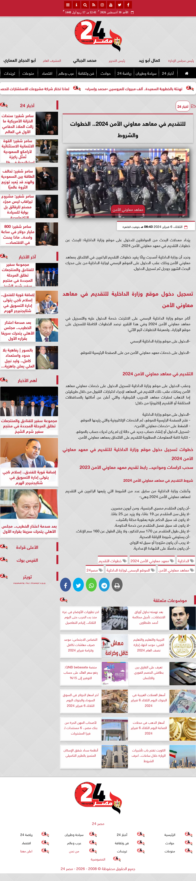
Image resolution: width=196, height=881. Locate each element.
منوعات (28, 72)
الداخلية (184, 560)
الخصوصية (98, 859)
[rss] (94, 5)
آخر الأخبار (27, 256)
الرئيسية (169, 834)
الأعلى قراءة (27, 547)
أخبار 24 (168, 72)
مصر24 (93, 569)
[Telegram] (104, 585)
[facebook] (128, 5)
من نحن (74, 851)
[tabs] (68, 5)
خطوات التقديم (111, 560)
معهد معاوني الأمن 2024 (150, 560)
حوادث (106, 72)
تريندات (9, 72)
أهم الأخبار (27, 380)
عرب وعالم (66, 72)
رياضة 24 (124, 72)
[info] (76, 5)
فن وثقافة (86, 72)
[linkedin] (102, 5)
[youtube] (111, 5)
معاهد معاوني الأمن (174, 569)
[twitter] (119, 5)
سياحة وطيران (146, 72)
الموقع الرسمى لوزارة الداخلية (129, 569)
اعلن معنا (26, 851)
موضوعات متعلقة (170, 600)
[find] (85, 5)
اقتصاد (47, 72)
